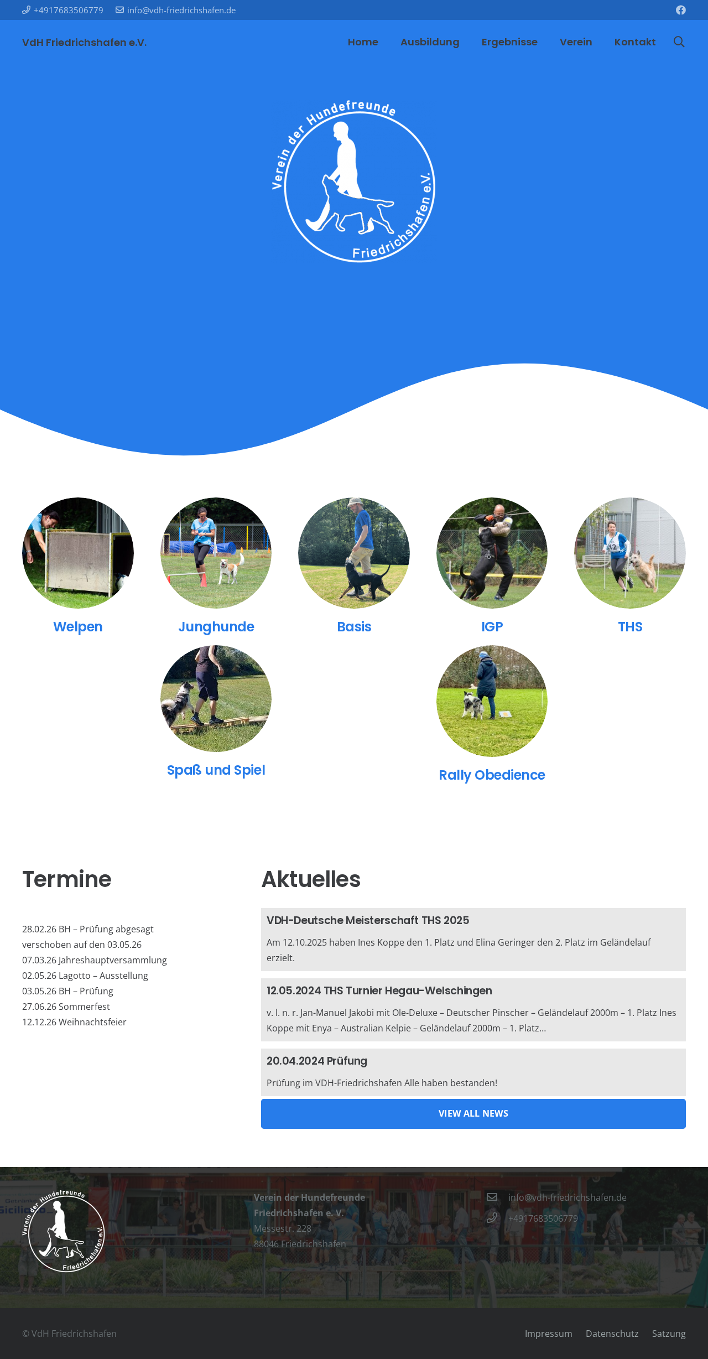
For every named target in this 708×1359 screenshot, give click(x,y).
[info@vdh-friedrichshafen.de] (497, 1197)
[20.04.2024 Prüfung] (473, 1072)
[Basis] (354, 553)
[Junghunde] (216, 553)
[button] (679, 42)
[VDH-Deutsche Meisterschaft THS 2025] (473, 939)
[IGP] (492, 553)
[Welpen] (78, 553)
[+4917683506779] (497, 1218)
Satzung (669, 1333)
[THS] (630, 553)
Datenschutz (612, 1333)
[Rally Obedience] (492, 701)
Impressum (548, 1333)
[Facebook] (681, 10)
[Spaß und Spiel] (216, 699)
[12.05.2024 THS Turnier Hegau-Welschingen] (473, 1009)
